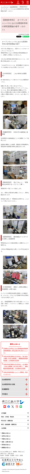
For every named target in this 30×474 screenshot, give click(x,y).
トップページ (4, 7)
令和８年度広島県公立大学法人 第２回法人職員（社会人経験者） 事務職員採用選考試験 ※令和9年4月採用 (15, 358)
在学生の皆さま (6, 436)
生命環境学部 (14, 7)
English (2, 455)
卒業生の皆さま (6, 439)
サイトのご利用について (6, 451)
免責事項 (15, 451)
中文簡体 (7, 455)
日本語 (21, 455)
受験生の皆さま (6, 433)
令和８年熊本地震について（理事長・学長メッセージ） (15, 373)
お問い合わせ (11, 453)
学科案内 (5, 394)
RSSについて (21, 451)
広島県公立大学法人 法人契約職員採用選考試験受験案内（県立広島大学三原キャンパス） (15, 350)
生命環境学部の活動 (8, 384)
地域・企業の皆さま (7, 442)
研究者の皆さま (6, 444)
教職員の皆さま (6, 447)
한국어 (17, 455)
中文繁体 (12, 455)
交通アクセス (3, 453)
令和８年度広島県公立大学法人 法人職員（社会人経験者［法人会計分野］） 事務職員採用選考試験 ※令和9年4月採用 (15, 366)
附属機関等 (5, 389)
